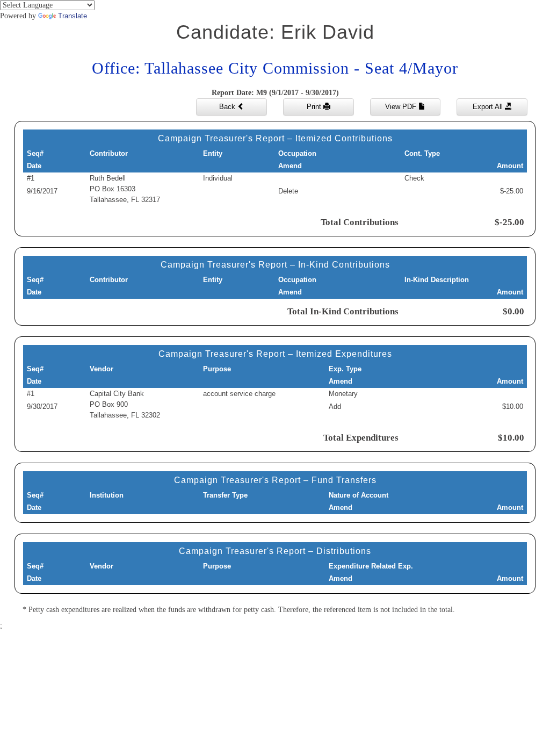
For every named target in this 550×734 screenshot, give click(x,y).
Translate (72, 16)
